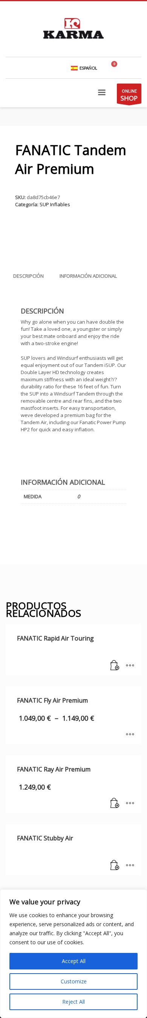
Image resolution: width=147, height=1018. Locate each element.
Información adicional (88, 275)
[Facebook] (135, 67)
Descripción (28, 275)
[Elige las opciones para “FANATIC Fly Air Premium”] (130, 734)
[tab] (28, 276)
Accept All (74, 961)
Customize (74, 981)
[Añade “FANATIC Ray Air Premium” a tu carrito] (114, 803)
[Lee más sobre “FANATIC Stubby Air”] (114, 865)
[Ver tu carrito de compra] (117, 67)
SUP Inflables (55, 204)
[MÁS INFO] (130, 665)
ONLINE (129, 95)
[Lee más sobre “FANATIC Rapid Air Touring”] (114, 665)
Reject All (73, 1001)
